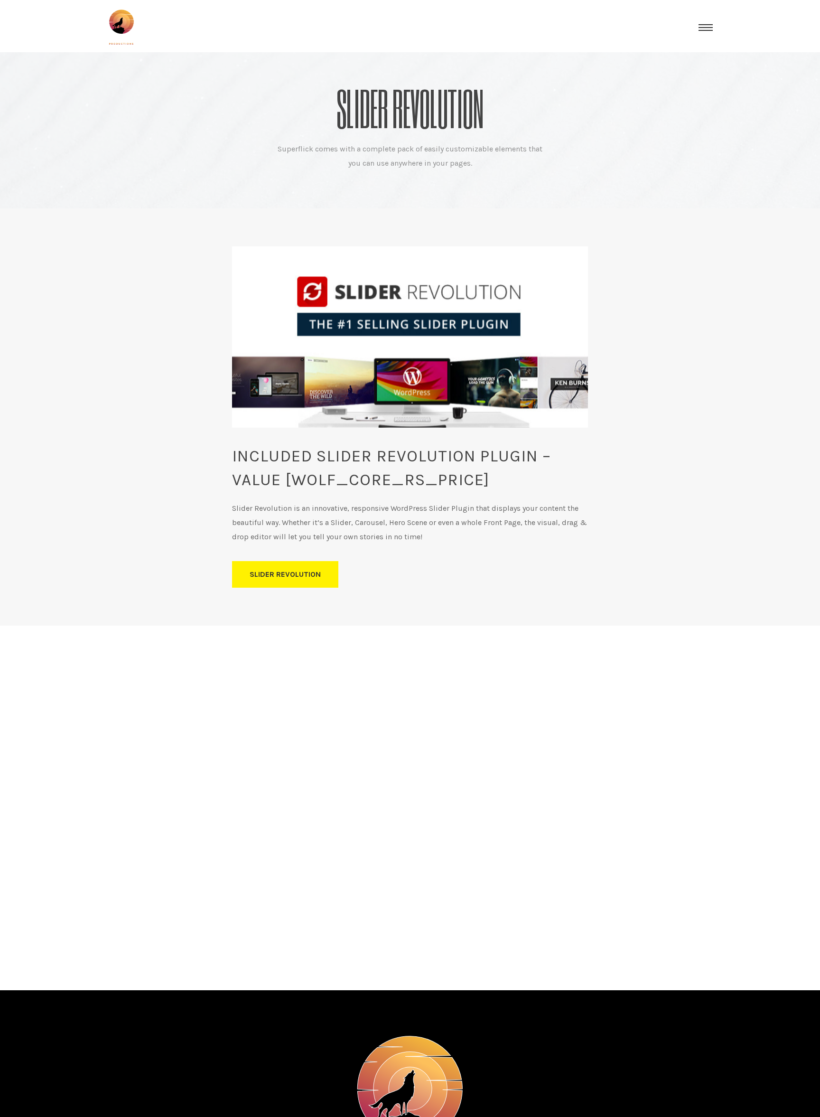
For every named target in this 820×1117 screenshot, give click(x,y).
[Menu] (706, 27)
